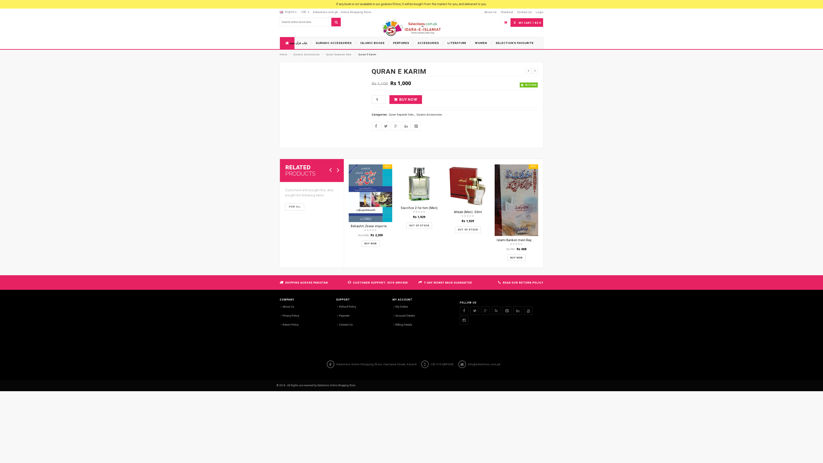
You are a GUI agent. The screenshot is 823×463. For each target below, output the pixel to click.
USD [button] (304, 12)
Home (283, 54)
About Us (288, 306)
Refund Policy (347, 306)
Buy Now (408, 100)
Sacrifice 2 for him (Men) (419, 208)
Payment (344, 315)
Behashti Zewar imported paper (374, 226)
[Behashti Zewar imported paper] (370, 193)
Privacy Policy (291, 315)
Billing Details (403, 324)
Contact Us (346, 324)
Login (540, 12)
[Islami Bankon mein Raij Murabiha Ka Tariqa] (516, 200)
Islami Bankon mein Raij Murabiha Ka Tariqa (528, 240)
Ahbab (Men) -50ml (468, 212)
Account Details (405, 315)
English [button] (289, 12)
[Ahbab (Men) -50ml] (468, 186)
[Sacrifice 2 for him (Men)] (419, 184)
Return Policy (291, 324)
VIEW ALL (295, 206)
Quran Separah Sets (338, 54)
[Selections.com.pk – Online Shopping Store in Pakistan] (411, 28)
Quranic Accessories (306, 54)
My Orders (401, 306)
